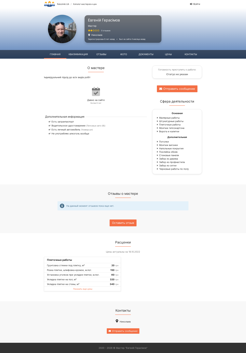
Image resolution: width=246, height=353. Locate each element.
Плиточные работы (170, 124)
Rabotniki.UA (63, 4)
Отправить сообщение (179, 88)
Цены (168, 54)
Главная (55, 54)
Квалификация (78, 54)
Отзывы (101, 54)
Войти (196, 4)
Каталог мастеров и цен (85, 4)
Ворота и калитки (169, 131)
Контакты (191, 54)
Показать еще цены (82, 289)
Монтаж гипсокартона (171, 128)
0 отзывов (105, 31)
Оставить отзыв (123, 223)
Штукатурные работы (171, 121)
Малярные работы (169, 117)
